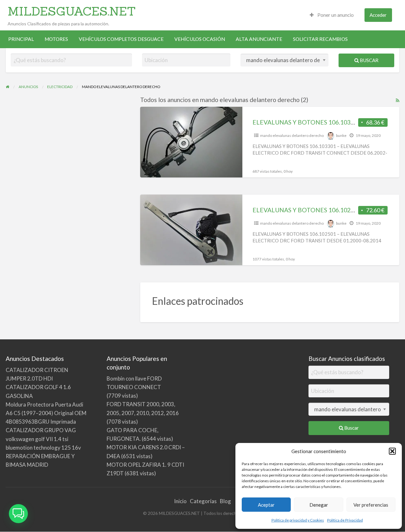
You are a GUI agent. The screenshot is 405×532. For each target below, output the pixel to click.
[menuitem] (331, 15)
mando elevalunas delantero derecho (292, 135)
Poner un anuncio (335, 15)
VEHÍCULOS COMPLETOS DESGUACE (121, 39)
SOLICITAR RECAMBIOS (320, 39)
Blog (225, 501)
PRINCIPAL (21, 39)
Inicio (180, 501)
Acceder (378, 15)
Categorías (203, 501)
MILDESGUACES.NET (72, 11)
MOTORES (56, 39)
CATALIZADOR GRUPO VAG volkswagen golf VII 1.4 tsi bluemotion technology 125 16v (43, 439)
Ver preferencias (370, 505)
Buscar (368, 60)
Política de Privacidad (345, 520)
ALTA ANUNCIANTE (259, 39)
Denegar (318, 505)
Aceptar (266, 505)
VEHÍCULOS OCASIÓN (199, 39)
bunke (341, 135)
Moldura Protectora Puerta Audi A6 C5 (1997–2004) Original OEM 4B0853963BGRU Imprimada (46, 413)
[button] (392, 451)
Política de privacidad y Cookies (297, 520)
